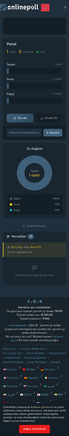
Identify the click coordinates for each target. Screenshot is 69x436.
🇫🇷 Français (10, 378)
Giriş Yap (16, 247)
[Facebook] (28, 301)
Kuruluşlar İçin (12, 353)
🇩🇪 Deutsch (48, 369)
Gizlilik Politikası (13, 362)
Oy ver (22, 118)
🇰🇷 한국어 (25, 394)
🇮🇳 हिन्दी (58, 394)
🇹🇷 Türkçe (29, 369)
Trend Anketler (35, 353)
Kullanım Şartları (41, 407)
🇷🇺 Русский (30, 386)
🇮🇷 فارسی (8, 394)
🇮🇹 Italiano (51, 378)
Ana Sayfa (9, 349)
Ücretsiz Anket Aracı (33, 349)
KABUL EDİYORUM (34, 429)
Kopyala (54, 132)
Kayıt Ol (36, 247)
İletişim (55, 362)
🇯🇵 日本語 (42, 394)
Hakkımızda (13, 358)
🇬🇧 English (10, 369)
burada (15, 421)
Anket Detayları (36, 226)
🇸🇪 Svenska (10, 386)
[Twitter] (40, 301)
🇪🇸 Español (31, 378)
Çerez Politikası (37, 362)
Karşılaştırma (57, 353)
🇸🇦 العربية (49, 386)
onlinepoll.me (17, 325)
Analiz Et (51, 118)
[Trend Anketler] (45, 7)
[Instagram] (34, 301)
